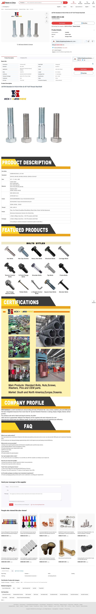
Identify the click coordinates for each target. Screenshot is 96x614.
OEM (49, 573)
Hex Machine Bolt (53, 594)
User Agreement (55, 608)
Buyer (65, 6)
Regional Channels (63, 604)
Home (2, 9)
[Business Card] (92, 63)
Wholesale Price (50, 604)
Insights (81, 604)
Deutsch (45, 606)
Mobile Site (76, 604)
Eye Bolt (34, 588)
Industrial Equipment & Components (11, 9)
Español (21, 606)
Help (71, 6)
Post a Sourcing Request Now (37, 504)
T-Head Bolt (41, 588)
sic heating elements (52, 575)
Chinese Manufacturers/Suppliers (32, 604)
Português (26, 606)
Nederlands (50, 606)
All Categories (6, 6)
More (2, 600)
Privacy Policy (67, 608)
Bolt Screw (36, 594)
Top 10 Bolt (4, 597)
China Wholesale (43, 604)
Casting (73, 573)
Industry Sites (56, 604)
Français (31, 606)
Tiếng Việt (78, 606)
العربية (55, 606)
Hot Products (16, 604)
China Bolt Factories (6, 594)
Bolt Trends (12, 597)
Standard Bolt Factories (18, 594)
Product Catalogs (19, 570)
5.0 (78, 60)
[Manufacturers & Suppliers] (8, 2)
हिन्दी (65, 606)
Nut (14, 588)
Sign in (93, 3)
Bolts (28, 9)
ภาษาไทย (69, 606)
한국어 (58, 606)
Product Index (70, 604)
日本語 (62, 606)
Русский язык (36, 606)
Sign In (53, 51)
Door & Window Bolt (6, 588)
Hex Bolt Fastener (84, 594)
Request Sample (76, 26)
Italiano (41, 606)
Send (11, 504)
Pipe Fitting (3, 573)
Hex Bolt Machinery (64, 594)
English (17, 606)
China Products (22, 604)
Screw (18, 588)
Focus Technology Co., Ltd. (39, 608)
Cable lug (3, 575)
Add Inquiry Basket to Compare (26, 44)
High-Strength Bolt (26, 588)
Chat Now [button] (85, 23)
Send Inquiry (62, 23)
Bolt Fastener (28, 594)
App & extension (78, 6)
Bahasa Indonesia (84, 606)
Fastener (26, 573)
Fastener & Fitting (22, 9)
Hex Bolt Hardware (74, 594)
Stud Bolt (31, 9)
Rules (94, 6)
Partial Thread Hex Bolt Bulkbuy (23, 597)
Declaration (61, 608)
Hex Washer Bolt (44, 594)
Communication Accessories (30, 575)
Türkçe (73, 606)
